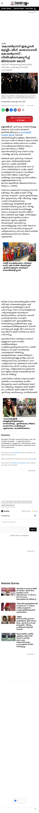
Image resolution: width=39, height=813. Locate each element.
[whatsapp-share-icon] (3, 111)
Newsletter (16, 453)
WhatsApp (32, 459)
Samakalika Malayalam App (20, 463)
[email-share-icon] (19, 111)
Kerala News (19, 9)
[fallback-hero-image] (8, 592)
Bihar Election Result (8, 506)
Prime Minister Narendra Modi (22, 502)
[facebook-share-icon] (11, 111)
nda (3, 502)
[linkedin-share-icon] (15, 111)
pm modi (8, 502)
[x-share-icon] (7, 111)
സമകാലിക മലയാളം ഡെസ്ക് (13, 102)
